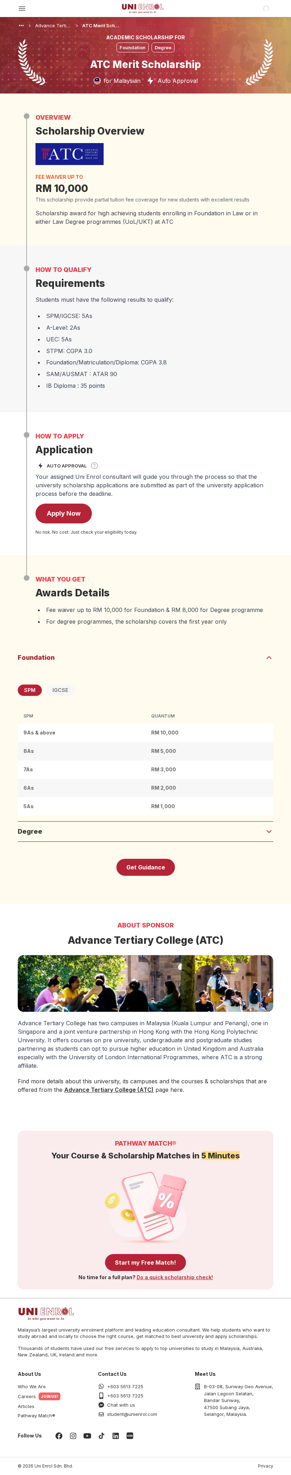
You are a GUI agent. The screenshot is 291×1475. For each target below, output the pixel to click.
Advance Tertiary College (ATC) (109, 1089)
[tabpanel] (145, 762)
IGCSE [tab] (60, 690)
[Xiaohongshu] (130, 1435)
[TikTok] (101, 1435)
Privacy (265, 1466)
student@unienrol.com (132, 1414)
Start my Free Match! (145, 1262)
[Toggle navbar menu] (22, 8)
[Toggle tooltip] (94, 465)
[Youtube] (87, 1435)
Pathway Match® (36, 1415)
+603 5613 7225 (125, 1386)
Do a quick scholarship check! (175, 1277)
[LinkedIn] (115, 1435)
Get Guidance (145, 867)
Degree (30, 831)
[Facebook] (59, 1435)
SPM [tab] (29, 690)
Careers (27, 1396)
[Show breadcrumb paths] (21, 25)
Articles (26, 1406)
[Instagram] (73, 1435)
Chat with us (121, 1405)
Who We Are (32, 1386)
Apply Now (64, 513)
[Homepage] (142, 8)
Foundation (36, 657)
